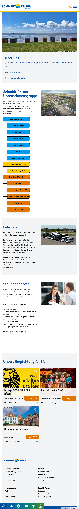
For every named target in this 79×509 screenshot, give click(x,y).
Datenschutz (10, 497)
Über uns (41, 480)
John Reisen (18, 203)
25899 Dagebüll (44, 497)
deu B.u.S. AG (18, 209)
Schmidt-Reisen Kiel (18, 132)
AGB (6, 491)
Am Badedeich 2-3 (45, 494)
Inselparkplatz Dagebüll (18, 190)
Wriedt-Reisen (18, 139)
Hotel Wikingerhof (18, 171)
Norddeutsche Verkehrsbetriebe (18, 196)
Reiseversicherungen (46, 477)
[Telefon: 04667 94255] (70, 6)
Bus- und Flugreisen (13, 477)
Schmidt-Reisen (18, 126)
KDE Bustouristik (18, 158)
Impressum (9, 494)
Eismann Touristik (18, 145)
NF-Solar (18, 183)
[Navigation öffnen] (75, 6)
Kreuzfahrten (10, 480)
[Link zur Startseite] (16, 6)
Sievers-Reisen (18, 152)
